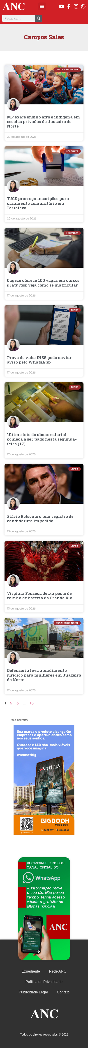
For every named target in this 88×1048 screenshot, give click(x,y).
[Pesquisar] (38, 18)
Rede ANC (57, 971)
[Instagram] (76, 6)
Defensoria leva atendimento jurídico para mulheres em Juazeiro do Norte (44, 675)
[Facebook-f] (68, 6)
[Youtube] (61, 6)
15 (32, 703)
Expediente (31, 971)
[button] (42, 6)
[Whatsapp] (83, 6)
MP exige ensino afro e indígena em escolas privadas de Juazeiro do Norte (43, 122)
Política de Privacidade (44, 982)
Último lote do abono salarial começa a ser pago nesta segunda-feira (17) (42, 439)
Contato (63, 992)
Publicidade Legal (33, 992)
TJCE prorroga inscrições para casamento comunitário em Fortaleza (38, 203)
